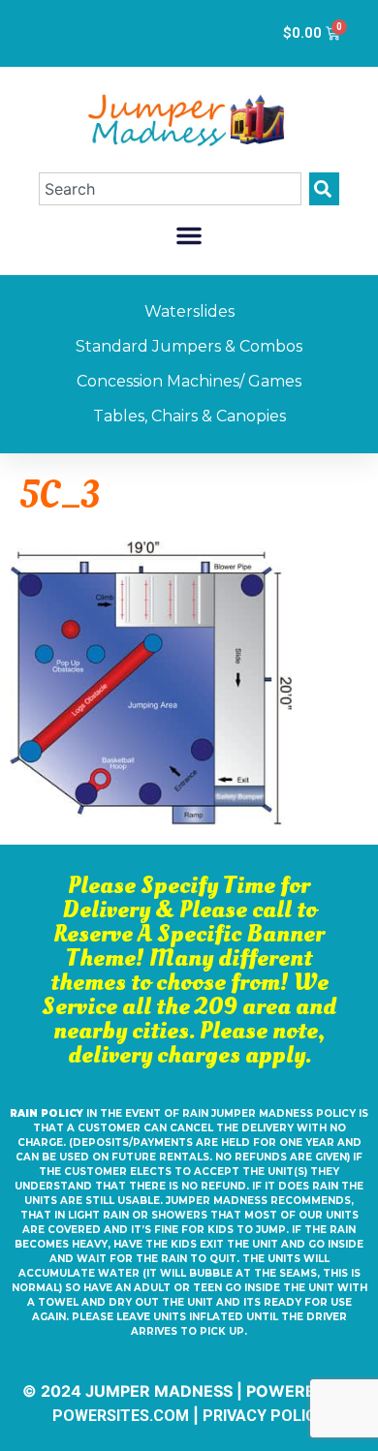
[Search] (324, 188)
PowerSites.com (120, 1415)
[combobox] (170, 188)
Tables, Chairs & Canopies (189, 416)
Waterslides (189, 311)
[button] (189, 235)
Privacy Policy (264, 1415)
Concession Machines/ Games (189, 381)
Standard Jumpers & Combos (189, 346)
